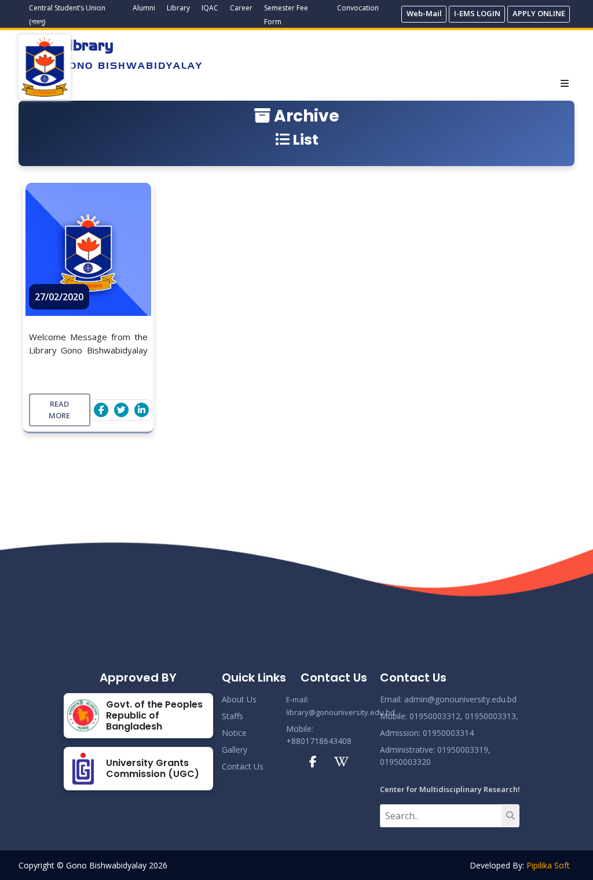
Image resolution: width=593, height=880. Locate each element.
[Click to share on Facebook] (101, 410)
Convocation (358, 8)
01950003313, (491, 715)
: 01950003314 (446, 732)
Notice (234, 732)
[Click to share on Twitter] (121, 410)
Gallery (234, 749)
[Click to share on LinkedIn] (141, 410)
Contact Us (242, 766)
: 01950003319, (461, 749)
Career (241, 8)
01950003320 (405, 761)
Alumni (144, 8)
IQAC (210, 8)
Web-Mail (424, 13)
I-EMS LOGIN (477, 13)
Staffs (232, 715)
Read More (59, 410)
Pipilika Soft (548, 865)
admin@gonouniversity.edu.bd (460, 699)
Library (178, 8)
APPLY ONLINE (539, 13)
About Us (239, 699)
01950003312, (436, 715)
